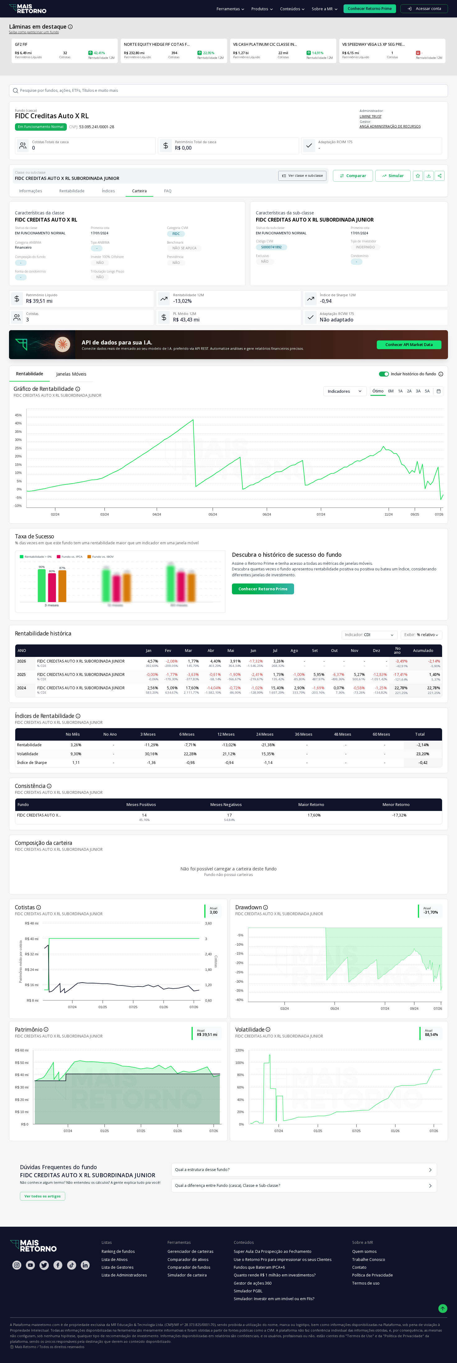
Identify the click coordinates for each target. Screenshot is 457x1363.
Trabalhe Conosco (368, 1259)
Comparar (356, 175)
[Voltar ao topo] (442, 1308)
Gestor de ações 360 (252, 1283)
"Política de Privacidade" (403, 1335)
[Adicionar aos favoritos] (418, 176)
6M (391, 391)
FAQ (168, 191)
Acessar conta (428, 8)
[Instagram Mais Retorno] (16, 1265)
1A (400, 391)
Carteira (139, 191)
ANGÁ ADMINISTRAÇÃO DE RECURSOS (390, 126)
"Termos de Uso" (359, 1335)
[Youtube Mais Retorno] (30, 1265)
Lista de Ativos (114, 1259)
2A (409, 391)
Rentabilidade (72, 191)
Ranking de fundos (118, 1251)
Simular (396, 175)
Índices (108, 191)
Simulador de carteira (187, 1275)
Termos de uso (366, 1283)
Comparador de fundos (189, 1267)
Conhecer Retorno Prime (263, 589)
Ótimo (378, 391)
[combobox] (421, 635)
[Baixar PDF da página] (429, 176)
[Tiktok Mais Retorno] (71, 1265)
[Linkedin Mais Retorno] (85, 1265)
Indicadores (339, 391)
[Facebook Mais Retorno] (57, 1265)
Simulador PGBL (248, 1291)
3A (418, 391)
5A (427, 391)
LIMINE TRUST (370, 116)
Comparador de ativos (188, 1259)
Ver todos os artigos (43, 1196)
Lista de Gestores (117, 1267)
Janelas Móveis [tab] (71, 374)
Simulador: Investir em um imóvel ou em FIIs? (274, 1298)
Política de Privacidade (372, 1275)
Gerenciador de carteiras (190, 1251)
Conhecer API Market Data (409, 344)
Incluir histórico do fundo (413, 374)
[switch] (384, 374)
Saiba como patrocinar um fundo (34, 32)
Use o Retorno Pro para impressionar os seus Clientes (282, 1259)
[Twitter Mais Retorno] (44, 1265)
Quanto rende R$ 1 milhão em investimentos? (275, 1275)
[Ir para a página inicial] (27, 9)
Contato (359, 1267)
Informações (30, 191)
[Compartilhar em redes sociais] (440, 176)
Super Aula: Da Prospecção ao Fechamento (273, 1251)
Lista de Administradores (124, 1275)
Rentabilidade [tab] (29, 374)
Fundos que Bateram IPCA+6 (259, 1267)
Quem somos (364, 1251)
